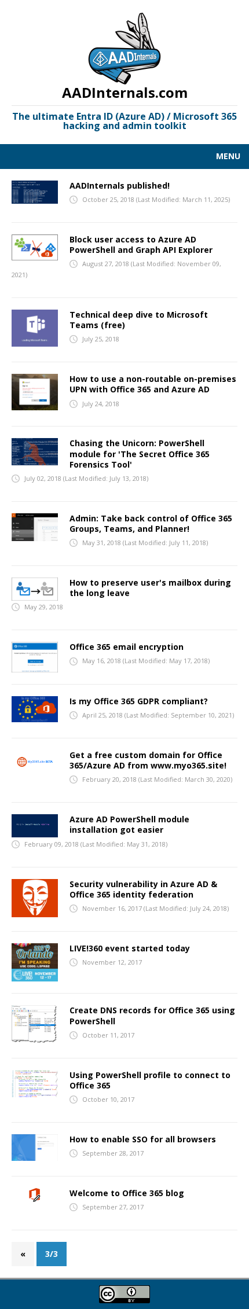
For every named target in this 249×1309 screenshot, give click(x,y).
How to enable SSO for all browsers (142, 1139)
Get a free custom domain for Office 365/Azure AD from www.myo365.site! (147, 760)
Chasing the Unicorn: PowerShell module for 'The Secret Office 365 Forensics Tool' (139, 453)
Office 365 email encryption (126, 646)
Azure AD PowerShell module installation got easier (129, 824)
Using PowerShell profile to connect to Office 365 (149, 1080)
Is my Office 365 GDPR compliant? (138, 701)
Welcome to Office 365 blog (126, 1192)
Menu (228, 155)
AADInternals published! (119, 185)
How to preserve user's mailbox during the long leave (150, 587)
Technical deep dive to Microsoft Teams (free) (138, 319)
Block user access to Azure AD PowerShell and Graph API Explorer (141, 244)
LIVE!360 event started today (129, 948)
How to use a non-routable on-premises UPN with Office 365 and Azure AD (152, 384)
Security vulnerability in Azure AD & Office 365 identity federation (143, 889)
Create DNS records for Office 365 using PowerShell (152, 1015)
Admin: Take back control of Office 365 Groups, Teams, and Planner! (150, 523)
